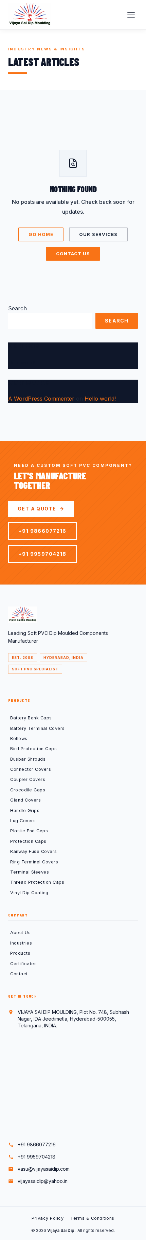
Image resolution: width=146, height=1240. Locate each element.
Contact (19, 973)
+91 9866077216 (42, 531)
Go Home (41, 234)
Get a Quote (37, 508)
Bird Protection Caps (33, 748)
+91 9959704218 (42, 554)
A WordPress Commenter (41, 398)
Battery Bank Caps (31, 717)
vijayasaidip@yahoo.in (43, 1181)
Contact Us (73, 253)
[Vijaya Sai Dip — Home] (29, 15)
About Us (20, 932)
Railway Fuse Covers (33, 851)
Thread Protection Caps (37, 882)
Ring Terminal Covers (34, 861)
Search (17, 308)
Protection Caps (28, 841)
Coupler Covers (27, 779)
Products (20, 953)
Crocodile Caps (27, 789)
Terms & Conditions (92, 1218)
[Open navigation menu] (131, 15)
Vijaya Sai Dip (61, 1230)
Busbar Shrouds (27, 759)
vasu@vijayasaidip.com (44, 1169)
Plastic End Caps (29, 830)
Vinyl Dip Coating (29, 892)
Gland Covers (25, 800)
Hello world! (21, 362)
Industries (21, 943)
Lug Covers (23, 820)
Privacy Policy (47, 1218)
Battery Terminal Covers (37, 728)
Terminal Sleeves (29, 872)
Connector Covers (30, 769)
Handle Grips (24, 810)
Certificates (23, 963)
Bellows (19, 738)
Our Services (98, 234)
